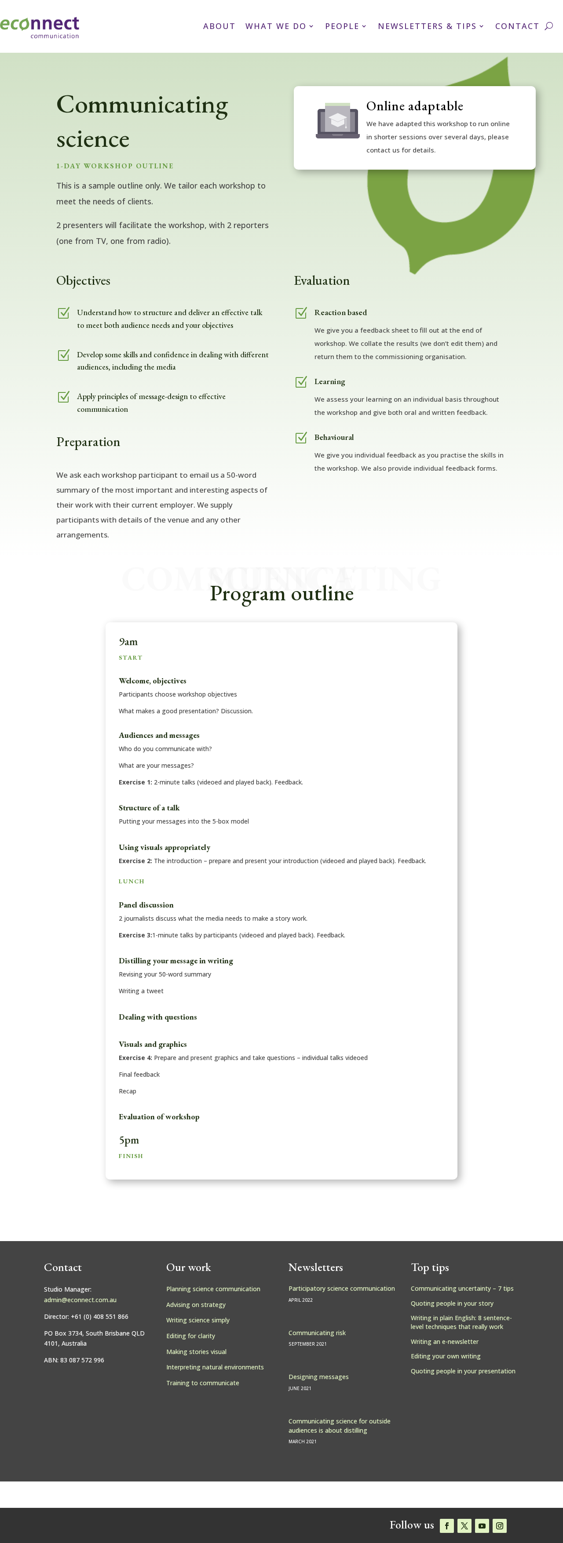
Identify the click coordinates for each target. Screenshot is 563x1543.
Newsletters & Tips (427, 26)
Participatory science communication (342, 1288)
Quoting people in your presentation (463, 1371)
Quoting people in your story (452, 1303)
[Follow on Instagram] (500, 1526)
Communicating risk (317, 1333)
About (219, 26)
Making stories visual (196, 1351)
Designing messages (319, 1376)
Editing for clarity (190, 1336)
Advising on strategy (196, 1304)
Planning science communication (213, 1289)
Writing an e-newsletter (445, 1341)
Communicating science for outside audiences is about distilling (340, 1425)
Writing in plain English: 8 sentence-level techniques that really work (461, 1322)
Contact (517, 26)
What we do (276, 26)
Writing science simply (198, 1320)
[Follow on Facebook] (447, 1526)
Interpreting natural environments (215, 1367)
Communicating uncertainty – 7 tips (462, 1288)
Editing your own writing (446, 1356)
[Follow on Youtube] (482, 1526)
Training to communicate (202, 1383)
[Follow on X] (464, 1526)
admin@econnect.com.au (80, 1300)
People (342, 26)
